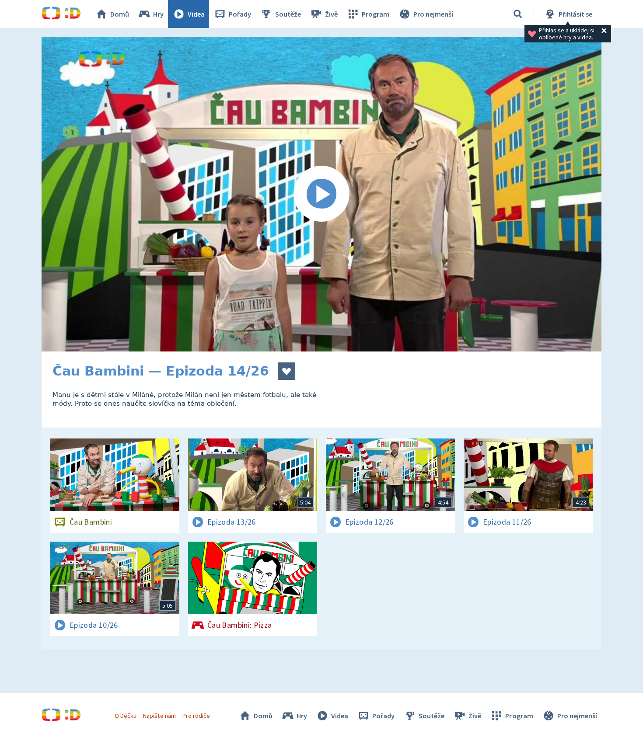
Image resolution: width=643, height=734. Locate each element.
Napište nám (159, 716)
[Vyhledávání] (518, 14)
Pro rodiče (196, 716)
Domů (119, 14)
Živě (331, 14)
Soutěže (288, 14)
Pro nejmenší (433, 14)
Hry (158, 14)
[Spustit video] (321, 194)
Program (375, 14)
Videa (196, 14)
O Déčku (125, 716)
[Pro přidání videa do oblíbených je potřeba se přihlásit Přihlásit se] (286, 371)
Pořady (240, 14)
